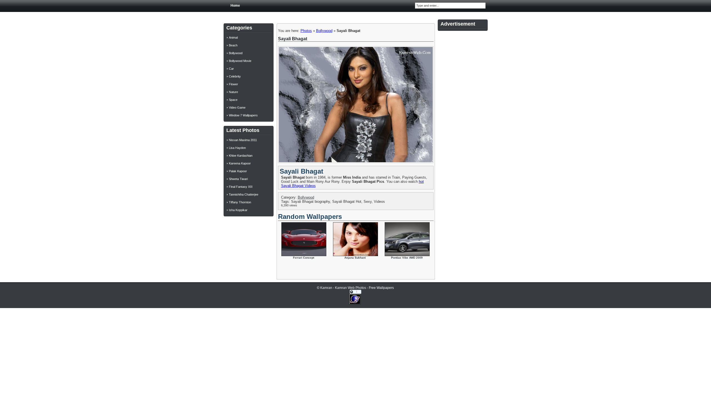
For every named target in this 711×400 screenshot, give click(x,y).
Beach (233, 45)
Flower (233, 84)
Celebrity (235, 76)
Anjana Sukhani (355, 257)
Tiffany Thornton (240, 202)
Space (233, 99)
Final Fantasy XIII (240, 186)
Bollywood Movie (240, 60)
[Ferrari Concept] (303, 255)
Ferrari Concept (303, 257)
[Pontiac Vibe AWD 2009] (407, 255)
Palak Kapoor (238, 171)
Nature (233, 92)
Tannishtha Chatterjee (243, 194)
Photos (306, 31)
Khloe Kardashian (240, 155)
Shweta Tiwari (238, 179)
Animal (233, 37)
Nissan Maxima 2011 (243, 140)
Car (231, 68)
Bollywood (324, 31)
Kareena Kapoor (240, 163)
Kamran (326, 288)
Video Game (237, 107)
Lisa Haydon (237, 147)
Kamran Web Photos (350, 288)
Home (235, 6)
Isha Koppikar (238, 210)
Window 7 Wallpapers (243, 115)
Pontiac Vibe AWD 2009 (407, 257)
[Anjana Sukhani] (355, 255)
